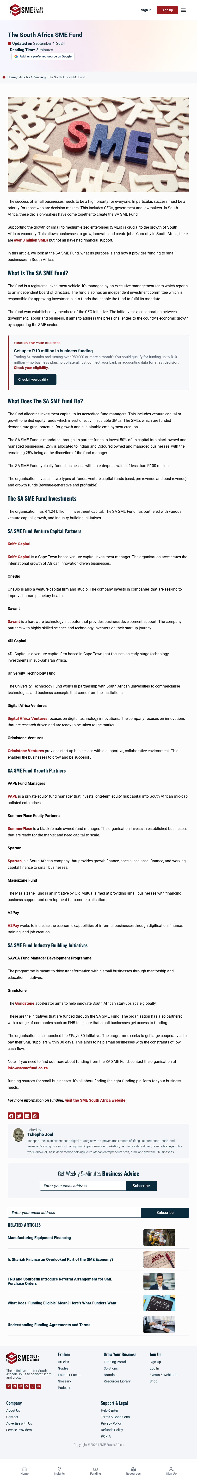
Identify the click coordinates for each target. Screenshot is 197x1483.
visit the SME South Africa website (95, 1100)
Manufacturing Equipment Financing (39, 1237)
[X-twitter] (8, 1386)
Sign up (167, 10)
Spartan (15, 861)
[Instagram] (20, 1386)
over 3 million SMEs (30, 240)
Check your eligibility (31, 368)
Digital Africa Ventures (27, 718)
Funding (95, 1473)
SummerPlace (20, 828)
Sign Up (171, 1473)
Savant (14, 621)
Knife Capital (19, 544)
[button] (183, 10)
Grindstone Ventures (26, 751)
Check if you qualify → (35, 379)
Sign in (146, 10)
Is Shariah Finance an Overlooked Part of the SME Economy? (60, 1259)
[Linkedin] (14, 1386)
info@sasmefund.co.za (28, 1068)
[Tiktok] (32, 1386)
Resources (133, 1473)
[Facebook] (26, 1386)
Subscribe (141, 1186)
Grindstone (24, 1003)
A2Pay (13, 925)
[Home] (24, 1469)
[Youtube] (38, 1386)
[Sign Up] (171, 1469)
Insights (59, 1473)
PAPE (12, 796)
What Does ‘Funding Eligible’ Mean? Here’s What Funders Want (62, 1303)
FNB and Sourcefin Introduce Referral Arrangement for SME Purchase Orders (60, 1281)
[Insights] (59, 1469)
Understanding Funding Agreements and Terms (49, 1325)
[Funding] (95, 1469)
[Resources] (133, 1469)
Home (24, 1473)
